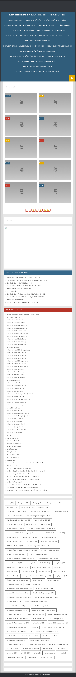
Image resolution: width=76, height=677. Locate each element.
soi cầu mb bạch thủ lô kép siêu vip (17, 361)
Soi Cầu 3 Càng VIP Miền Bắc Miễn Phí (59, 46)
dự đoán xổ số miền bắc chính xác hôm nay (21, 558)
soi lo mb (62, 648)
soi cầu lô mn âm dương (39, 640)
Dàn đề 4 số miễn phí (49, 541)
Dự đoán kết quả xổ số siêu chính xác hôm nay (22, 550)
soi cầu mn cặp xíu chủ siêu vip (16, 385)
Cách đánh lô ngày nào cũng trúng (38, 516)
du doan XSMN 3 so (14, 541)
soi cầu (34, 627)
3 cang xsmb (23, 503)
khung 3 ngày (59, 563)
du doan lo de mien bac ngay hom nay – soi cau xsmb (27, 15)
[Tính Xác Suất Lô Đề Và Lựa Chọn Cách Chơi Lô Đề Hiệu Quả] (55, 125)
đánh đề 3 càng (47, 657)
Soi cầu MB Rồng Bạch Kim (58, 644)
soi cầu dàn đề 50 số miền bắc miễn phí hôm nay (55, 155)
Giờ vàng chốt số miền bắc (48, 558)
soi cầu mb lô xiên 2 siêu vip (15, 369)
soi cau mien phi (56, 618)
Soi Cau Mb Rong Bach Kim (56, 56)
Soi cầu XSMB (12, 648)
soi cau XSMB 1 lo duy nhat (58, 623)
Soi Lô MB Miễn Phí (58, 30)
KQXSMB (23, 567)
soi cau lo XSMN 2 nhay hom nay (43, 610)
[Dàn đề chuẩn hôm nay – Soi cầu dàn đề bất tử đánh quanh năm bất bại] (21, 103)
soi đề (37, 653)
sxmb (63, 653)
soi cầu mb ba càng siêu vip (15, 320)
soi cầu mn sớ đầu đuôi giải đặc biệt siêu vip (20, 394)
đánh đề (32, 657)
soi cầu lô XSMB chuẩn (15, 644)
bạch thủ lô (12, 507)
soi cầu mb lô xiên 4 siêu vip (15, 374)
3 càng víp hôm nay (54, 503)
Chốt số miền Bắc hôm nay (16, 511)
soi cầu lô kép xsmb (49, 636)
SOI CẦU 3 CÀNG (64, 35)
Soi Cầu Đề (48, 648)
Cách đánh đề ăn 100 (42, 520)
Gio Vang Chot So (11, 35)
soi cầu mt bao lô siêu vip (14, 410)
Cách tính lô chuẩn (61, 511)
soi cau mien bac (39, 618)
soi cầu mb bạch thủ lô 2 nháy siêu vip (18, 350)
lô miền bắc (12, 571)
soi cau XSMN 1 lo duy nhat (16, 627)
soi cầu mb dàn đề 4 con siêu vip (17, 325)
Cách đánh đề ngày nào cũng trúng (18, 520)
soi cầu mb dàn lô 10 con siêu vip (17, 331)
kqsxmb (11, 567)
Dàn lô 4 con (31, 541)
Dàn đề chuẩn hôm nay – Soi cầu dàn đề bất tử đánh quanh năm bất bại (21, 111)
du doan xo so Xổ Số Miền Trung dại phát (51, 533)
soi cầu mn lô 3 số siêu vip (15, 391)
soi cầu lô (11, 636)
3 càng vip (38, 503)
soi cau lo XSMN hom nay (35, 614)
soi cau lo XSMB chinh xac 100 (36, 601)
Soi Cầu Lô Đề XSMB (43, 30)
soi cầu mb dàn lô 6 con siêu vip (16, 355)
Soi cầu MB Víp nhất (15, 20)
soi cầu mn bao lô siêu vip (15, 383)
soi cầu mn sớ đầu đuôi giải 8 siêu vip (18, 399)
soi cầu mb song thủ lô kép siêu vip (17, 366)
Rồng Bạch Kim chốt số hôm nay (18, 580)
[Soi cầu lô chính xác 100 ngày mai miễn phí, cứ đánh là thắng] (55, 103)
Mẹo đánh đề (12, 576)
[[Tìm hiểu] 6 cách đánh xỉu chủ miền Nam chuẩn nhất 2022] (55, 192)
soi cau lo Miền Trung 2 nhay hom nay (19, 588)
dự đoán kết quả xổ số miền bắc (38, 546)
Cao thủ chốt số (27, 507)
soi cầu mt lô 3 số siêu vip (15, 421)
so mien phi (50, 653)
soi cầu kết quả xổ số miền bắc (47, 631)
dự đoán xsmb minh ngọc (16, 554)
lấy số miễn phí (44, 571)
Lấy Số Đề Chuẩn (15, 30)
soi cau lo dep (54, 580)
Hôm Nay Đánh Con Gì (46, 25)
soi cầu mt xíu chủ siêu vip (15, 432)
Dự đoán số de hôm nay (50, 550)
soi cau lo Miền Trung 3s (44, 588)
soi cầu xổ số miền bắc (31, 648)
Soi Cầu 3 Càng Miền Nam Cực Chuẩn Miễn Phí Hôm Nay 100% (23, 46)
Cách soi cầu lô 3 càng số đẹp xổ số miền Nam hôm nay (55, 178)
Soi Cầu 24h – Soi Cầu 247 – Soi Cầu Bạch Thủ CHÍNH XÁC (38, 35)
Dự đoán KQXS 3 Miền (63, 25)
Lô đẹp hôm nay (27, 571)
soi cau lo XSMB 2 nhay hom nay (46, 597)
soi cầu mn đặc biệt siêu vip (15, 396)
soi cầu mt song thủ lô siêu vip (16, 429)
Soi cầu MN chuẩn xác (33, 20)
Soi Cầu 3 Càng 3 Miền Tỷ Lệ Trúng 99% (37, 41)
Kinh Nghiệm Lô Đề (10, 25)
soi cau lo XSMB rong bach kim (17, 610)
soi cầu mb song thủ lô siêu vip (16, 377)
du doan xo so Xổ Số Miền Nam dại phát (20, 533)
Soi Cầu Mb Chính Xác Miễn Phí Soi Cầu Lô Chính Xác (27, 56)
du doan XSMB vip (49, 537)
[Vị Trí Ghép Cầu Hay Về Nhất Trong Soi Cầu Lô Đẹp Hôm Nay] (21, 125)
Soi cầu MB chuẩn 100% (57, 15)
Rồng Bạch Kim (61, 576)
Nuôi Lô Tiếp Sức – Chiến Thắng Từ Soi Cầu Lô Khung (21, 155)
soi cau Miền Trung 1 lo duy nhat (18, 623)
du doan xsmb (12, 537)
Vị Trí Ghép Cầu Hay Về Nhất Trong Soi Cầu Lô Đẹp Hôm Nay (21, 133)
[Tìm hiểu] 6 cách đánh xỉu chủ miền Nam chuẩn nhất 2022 (54, 200)
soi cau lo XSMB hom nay (16, 606)
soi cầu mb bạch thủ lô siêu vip (16, 363)
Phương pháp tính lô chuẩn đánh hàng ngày (36, 576)
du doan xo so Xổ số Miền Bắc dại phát (42, 528)
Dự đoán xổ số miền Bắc (38, 554)
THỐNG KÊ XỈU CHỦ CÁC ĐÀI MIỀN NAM (21, 200)
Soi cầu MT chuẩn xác (51, 20)
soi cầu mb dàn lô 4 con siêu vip (16, 352)
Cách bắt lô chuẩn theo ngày (40, 511)
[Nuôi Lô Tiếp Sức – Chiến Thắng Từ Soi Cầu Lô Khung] (21, 147)
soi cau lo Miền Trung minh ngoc (43, 593)
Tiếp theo (46, 210)
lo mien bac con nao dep (41, 567)
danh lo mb (31, 524)
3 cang (10, 503)
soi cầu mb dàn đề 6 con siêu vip (17, 328)
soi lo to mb (12, 653)
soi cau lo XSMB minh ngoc (38, 606)
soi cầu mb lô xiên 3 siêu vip (15, 372)
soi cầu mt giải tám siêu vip (15, 418)
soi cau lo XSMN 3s (14, 614)
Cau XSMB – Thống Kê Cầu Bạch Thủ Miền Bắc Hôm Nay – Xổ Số (37, 72)
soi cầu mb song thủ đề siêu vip (16, 344)
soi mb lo (25, 653)
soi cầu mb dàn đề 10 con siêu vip (17, 333)
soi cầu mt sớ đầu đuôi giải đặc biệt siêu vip (20, 416)
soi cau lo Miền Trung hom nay (17, 593)
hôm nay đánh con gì (14, 563)
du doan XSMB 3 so (30, 537)
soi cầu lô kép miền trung (29, 636)
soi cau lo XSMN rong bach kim (17, 618)
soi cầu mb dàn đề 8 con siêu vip (17, 336)
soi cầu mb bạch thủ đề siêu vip (16, 339)
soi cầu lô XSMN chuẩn (36, 644)
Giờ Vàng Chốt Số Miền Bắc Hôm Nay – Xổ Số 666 (37, 66)
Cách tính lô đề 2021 (14, 516)
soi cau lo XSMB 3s (14, 601)
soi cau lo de (38, 580)
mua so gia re (59, 571)
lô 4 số (57, 567)
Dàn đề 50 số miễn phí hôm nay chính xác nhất (21, 178)
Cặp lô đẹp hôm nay (14, 524)
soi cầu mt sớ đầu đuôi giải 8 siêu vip (18, 413)
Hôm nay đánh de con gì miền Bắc (38, 563)
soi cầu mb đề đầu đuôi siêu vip (16, 342)
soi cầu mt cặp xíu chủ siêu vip (16, 424)
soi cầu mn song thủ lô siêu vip (16, 402)
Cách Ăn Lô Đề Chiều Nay (27, 25)
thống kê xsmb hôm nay (15, 657)
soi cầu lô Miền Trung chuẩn (16, 640)
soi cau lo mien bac (33, 584)
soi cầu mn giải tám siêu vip (15, 388)
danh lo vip (45, 524)
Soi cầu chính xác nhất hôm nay (53, 627)
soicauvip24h (38, 623)
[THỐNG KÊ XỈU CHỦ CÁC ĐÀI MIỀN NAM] (21, 192)
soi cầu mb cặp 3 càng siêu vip (16, 322)
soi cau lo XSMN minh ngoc (58, 614)
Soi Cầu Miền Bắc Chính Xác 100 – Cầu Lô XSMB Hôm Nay (37, 61)
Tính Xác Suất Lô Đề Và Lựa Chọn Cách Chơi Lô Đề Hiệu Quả (54, 133)
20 (41, 210)
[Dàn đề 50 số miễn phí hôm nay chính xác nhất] (21, 170)
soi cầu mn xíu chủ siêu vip (15, 405)
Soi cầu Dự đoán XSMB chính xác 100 (19, 631)
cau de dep (43, 507)
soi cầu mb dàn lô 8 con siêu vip (16, 358)
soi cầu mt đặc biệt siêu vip (15, 427)
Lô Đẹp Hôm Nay (29, 30)
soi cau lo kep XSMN (14, 584)
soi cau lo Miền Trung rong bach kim (19, 597)
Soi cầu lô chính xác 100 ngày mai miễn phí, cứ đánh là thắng (55, 111)
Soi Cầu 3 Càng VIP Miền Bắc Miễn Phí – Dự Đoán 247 (37, 51)
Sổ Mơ (64, 20)
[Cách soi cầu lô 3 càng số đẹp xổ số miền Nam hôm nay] (55, 170)
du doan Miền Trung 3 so (15, 528)
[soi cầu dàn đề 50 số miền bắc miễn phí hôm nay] (55, 147)
